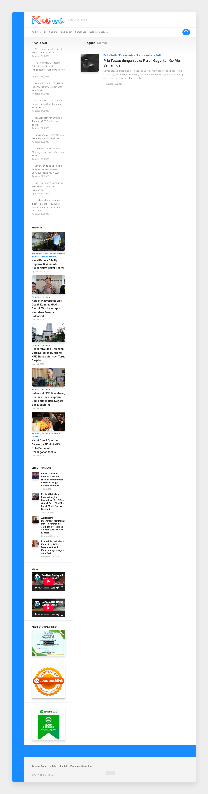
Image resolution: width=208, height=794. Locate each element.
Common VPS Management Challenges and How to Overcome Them (48, 152)
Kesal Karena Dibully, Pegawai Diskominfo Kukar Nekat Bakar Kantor (48, 264)
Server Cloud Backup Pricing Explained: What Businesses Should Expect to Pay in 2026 (47, 169)
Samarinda (80, 32)
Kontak (63, 766)
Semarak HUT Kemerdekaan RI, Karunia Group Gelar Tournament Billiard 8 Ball (48, 104)
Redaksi (53, 766)
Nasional (53, 32)
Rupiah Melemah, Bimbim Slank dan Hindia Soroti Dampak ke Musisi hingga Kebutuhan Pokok (52, 479)
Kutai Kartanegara (98, 32)
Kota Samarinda (127, 55)
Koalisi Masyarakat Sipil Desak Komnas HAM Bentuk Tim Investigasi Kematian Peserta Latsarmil (47, 308)
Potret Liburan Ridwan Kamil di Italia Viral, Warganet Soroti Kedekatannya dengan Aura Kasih (52, 547)
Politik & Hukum (49, 256)
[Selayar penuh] (61, 587)
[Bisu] (57, 587)
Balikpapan (66, 32)
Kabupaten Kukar (40, 253)
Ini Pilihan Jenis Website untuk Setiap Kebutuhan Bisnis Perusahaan (47, 186)
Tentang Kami (39, 766)
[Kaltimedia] (18, 20)
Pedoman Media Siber (81, 766)
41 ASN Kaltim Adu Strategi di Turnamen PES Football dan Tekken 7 (47, 121)
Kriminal (36, 256)
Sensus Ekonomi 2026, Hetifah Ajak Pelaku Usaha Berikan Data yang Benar (48, 87)
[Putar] (35, 587)
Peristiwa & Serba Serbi (149, 55)
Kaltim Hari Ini (39, 32)
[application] (48, 581)
